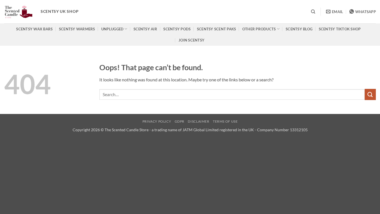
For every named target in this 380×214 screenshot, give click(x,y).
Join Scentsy (191, 40)
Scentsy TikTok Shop (340, 29)
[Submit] (370, 94)
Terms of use (225, 121)
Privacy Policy (156, 121)
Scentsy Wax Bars (34, 29)
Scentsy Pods (177, 29)
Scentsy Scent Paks (216, 29)
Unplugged (112, 29)
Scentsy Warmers (77, 29)
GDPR (179, 121)
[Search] (313, 11)
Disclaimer (198, 121)
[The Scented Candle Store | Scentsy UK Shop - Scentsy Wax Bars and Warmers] (18, 11)
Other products (259, 29)
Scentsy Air (145, 29)
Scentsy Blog (299, 29)
